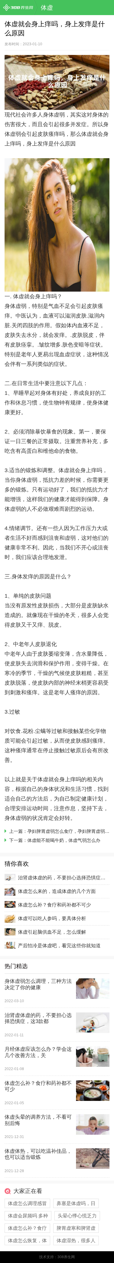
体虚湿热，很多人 (76, 1240)
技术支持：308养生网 (57, 1257)
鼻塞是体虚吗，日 (76, 1203)
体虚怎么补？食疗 (27, 1228)
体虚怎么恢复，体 (27, 1240)
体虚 (47, 7)
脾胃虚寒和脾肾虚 (76, 1228)
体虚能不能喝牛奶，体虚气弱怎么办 (63, 840)
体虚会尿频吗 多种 (28, 1215)
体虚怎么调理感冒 (27, 1203)
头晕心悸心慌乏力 (77, 1215)
